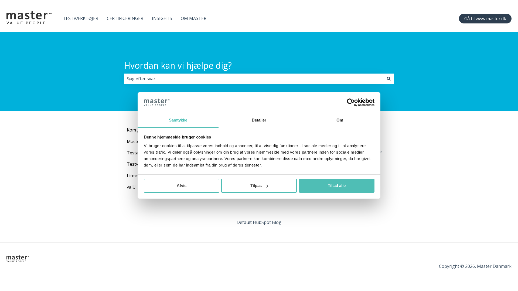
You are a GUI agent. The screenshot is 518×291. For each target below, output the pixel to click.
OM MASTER (193, 18)
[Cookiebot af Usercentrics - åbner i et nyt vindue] (350, 102)
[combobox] (254, 79)
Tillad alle (337, 185)
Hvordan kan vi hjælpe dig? (178, 65)
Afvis (181, 185)
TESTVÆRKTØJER (80, 18)
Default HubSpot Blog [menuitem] (259, 222)
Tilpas (256, 185)
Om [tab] (339, 120)
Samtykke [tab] (178, 120)
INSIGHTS (162, 18)
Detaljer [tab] (259, 120)
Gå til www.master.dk (485, 19)
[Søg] (389, 79)
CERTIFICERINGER (125, 18)
